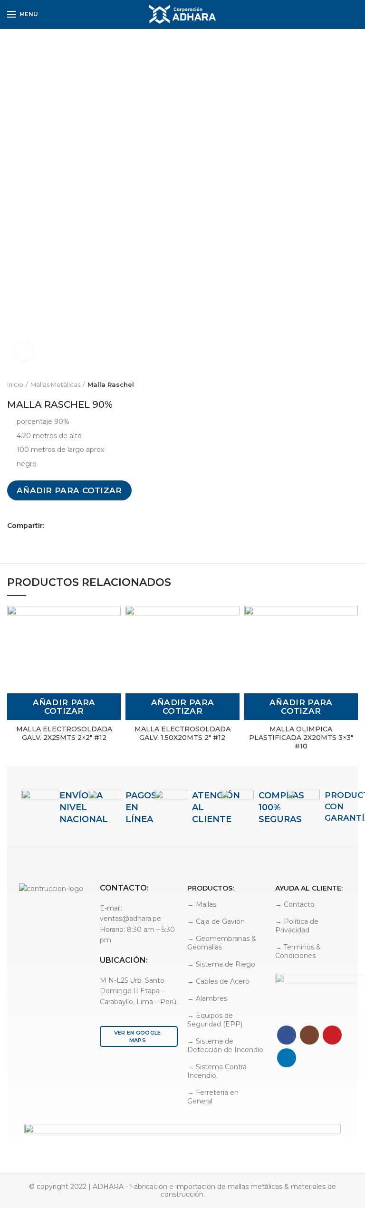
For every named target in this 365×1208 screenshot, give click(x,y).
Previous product (334, 384)
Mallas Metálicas (55, 384)
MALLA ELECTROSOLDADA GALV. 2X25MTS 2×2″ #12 (64, 733)
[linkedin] (341, 14)
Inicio (15, 384)
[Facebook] (330, 14)
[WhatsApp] (352, 14)
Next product (353, 384)
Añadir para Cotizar (69, 490)
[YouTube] (332, 1035)
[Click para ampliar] (23, 351)
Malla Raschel (110, 384)
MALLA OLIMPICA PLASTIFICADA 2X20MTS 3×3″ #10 (301, 737)
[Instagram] (309, 1035)
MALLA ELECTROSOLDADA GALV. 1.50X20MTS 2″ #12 (182, 733)
